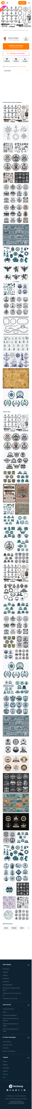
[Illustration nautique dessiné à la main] (16, 132)
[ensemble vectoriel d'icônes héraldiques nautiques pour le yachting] (16, 433)
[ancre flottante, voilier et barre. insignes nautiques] (16, 340)
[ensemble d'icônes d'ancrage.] (16, 378)
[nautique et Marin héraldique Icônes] (9, 581)
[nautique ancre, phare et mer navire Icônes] (9, 1055)
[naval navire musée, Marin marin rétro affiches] (10, 569)
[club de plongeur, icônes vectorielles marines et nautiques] (9, 753)
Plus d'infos (7, 70)
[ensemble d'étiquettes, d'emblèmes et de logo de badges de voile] (9, 324)
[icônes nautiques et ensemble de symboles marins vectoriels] (9, 525)
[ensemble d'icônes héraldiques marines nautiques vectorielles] (16, 495)
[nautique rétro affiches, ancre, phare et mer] (16, 942)
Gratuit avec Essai (16, 46)
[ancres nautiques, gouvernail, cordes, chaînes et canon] (16, 113)
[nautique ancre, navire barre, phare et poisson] (16, 1024)
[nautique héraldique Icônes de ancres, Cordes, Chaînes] (16, 844)
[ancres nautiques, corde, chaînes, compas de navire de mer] (16, 215)
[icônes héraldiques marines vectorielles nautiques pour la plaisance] (8, 812)
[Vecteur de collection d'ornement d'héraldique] (16, 295)
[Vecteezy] (3, 3)
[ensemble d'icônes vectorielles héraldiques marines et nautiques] (9, 643)
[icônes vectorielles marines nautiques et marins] (8, 187)
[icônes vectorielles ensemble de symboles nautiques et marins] (9, 603)
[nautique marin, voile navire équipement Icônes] (16, 276)
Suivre (26, 40)
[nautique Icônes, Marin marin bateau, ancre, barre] (10, 655)
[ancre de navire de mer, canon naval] (16, 541)
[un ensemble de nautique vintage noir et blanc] (16, 395)
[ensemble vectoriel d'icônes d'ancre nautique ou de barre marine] (9, 591)
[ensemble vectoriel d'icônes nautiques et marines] (10, 826)
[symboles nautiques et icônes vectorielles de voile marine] (8, 146)
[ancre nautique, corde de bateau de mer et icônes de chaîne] (16, 235)
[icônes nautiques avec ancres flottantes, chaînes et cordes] (10, 199)
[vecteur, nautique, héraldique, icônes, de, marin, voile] (9, 311)
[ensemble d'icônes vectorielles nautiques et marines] (9, 990)
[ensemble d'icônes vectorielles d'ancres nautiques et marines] (9, 706)
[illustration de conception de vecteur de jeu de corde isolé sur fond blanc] (16, 360)
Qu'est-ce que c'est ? (21, 66)
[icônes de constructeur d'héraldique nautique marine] (16, 458)
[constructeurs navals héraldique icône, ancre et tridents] (9, 629)
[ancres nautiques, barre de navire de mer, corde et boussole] (16, 256)
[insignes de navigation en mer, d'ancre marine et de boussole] (16, 173)
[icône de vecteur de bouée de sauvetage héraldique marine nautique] (9, 1041)
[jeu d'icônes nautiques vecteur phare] (21, 642)
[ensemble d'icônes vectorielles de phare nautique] (9, 719)
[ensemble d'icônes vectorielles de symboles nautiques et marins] (10, 158)
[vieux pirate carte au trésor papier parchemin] (16, 413)
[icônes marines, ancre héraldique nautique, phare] (9, 511)
